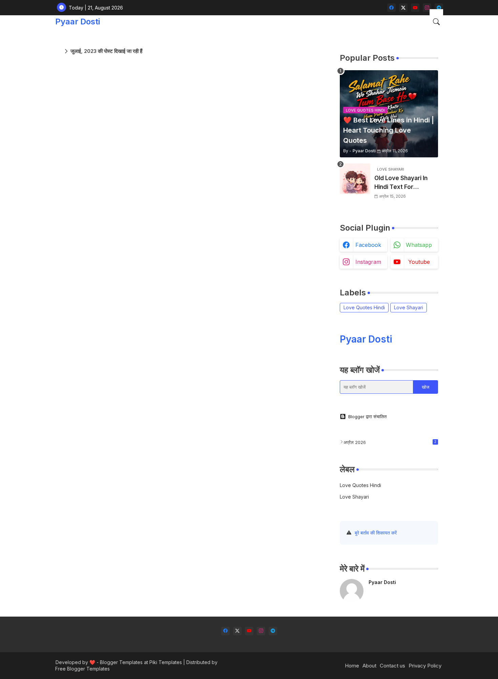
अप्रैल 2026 (390, 442)
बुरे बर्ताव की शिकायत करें (376, 533)
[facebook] (391, 7)
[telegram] (439, 7)
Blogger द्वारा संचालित (367, 416)
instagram (368, 261)
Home (352, 665)
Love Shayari (408, 307)
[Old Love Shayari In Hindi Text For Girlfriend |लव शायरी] (355, 178)
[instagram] (427, 7)
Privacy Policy (425, 665)
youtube (419, 261)
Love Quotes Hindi (364, 307)
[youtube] (415, 7)
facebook (368, 244)
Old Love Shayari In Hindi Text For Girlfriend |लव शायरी (401, 183)
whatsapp (419, 244)
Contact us (392, 665)
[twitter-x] (403, 7)
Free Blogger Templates (82, 669)
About (369, 665)
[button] (436, 21)
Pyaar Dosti (77, 21)
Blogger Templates (121, 662)
